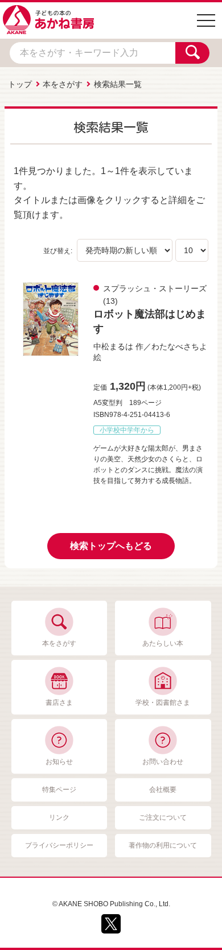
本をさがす (63, 84)
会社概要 (162, 790)
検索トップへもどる (111, 546)
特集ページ (59, 790)
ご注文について (163, 817)
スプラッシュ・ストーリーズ (155, 288)
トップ (20, 84)
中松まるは (113, 346)
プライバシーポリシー (59, 845)
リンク (59, 817)
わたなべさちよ (179, 346)
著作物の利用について (163, 845)
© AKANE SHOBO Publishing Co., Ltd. (111, 904)
